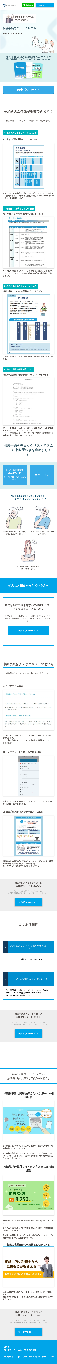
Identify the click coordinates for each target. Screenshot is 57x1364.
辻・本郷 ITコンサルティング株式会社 (20, 1350)
